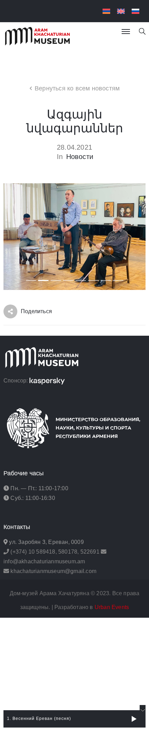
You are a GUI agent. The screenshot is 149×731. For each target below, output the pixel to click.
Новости (79, 156)
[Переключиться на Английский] (121, 11)
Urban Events (112, 607)
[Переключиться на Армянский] (106, 11)
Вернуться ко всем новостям (77, 88)
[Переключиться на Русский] (135, 11)
